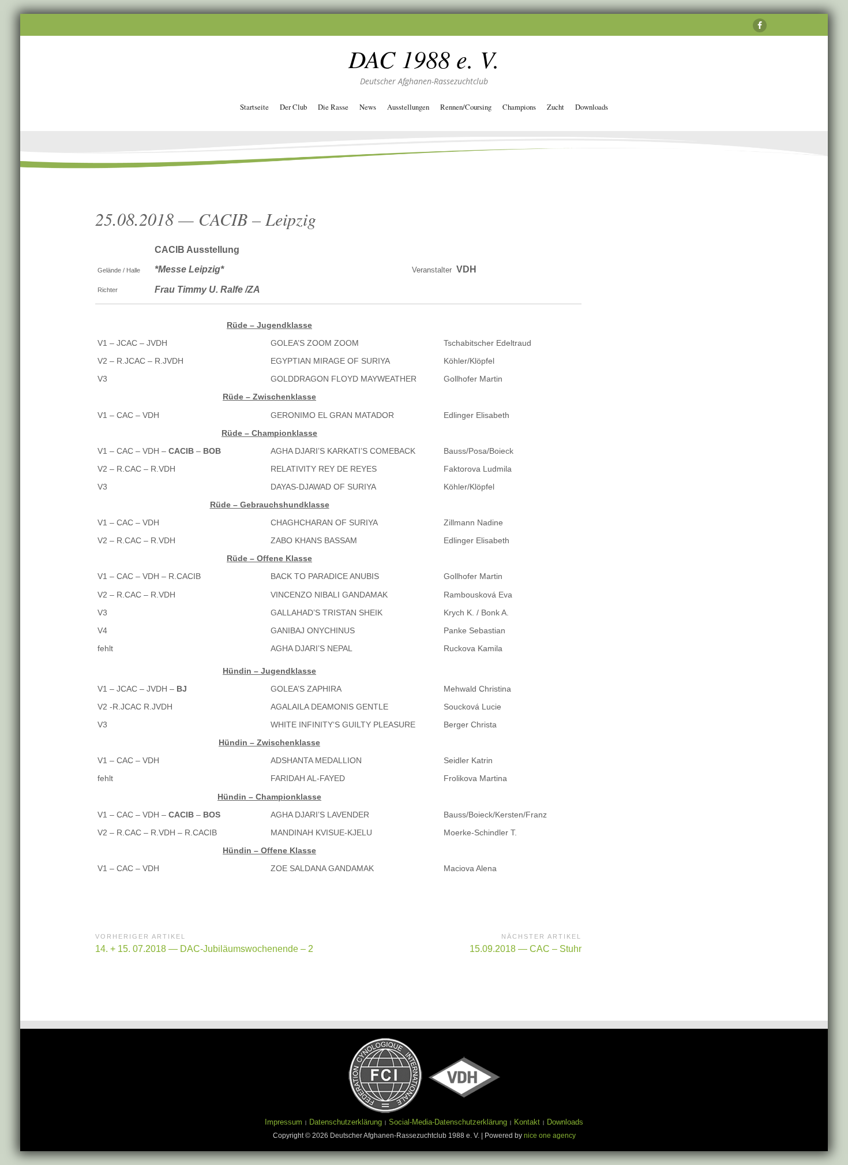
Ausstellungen (408, 107)
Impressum (283, 1122)
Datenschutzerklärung (345, 1122)
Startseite (254, 107)
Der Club (293, 107)
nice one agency (550, 1136)
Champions (519, 107)
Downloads (591, 107)
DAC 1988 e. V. (424, 58)
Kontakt (527, 1122)
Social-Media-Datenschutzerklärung (448, 1122)
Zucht (555, 107)
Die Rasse (333, 107)
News (367, 107)
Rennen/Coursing (465, 107)
